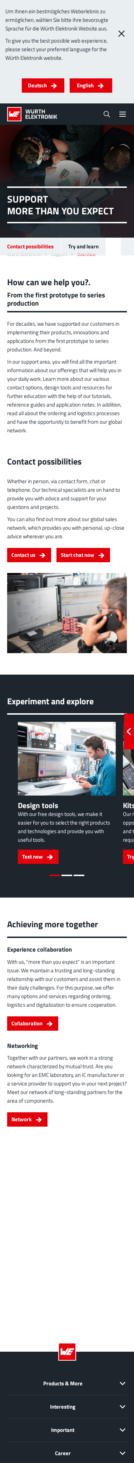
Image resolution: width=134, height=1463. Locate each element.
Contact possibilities (30, 246)
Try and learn (83, 246)
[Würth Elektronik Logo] (32, 114)
